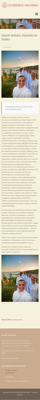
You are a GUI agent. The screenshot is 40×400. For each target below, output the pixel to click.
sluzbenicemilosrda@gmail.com (17, 381)
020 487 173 (9, 377)
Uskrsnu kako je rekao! (9, 358)
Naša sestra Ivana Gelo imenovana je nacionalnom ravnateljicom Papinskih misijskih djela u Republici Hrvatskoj (16, 343)
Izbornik (37, 14)
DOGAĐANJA (18, 320)
